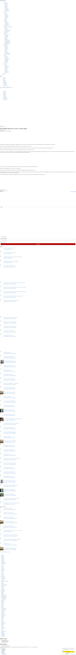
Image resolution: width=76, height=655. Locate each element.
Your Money (3, 578)
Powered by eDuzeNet (3, 647)
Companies (6, 22)
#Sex (3, 190)
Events (6, 52)
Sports (4, 12)
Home (5, 77)
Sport (6, 65)
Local (6, 2)
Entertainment (6, 44)
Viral (6, 72)
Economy (6, 23)
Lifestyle (5, 25)
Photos (3, 587)
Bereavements (7, 42)
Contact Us (3, 635)
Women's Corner (7, 40)
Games (3, 603)
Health (6, 7)
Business (5, 20)
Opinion (5, 33)
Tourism (6, 70)
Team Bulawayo (7, 53)
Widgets (3, 632)
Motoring (6, 67)
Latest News (4, 87)
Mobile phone (7, 58)
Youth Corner (3, 595)
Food (6, 69)
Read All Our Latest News (6, 551)
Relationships (7, 31)
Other (6, 19)
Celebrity (6, 46)
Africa (6, 5)
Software (6, 60)
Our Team (3, 636)
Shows (6, 51)
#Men (5, 190)
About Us (3, 634)
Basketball (6, 16)
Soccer (6, 14)
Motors (3, 611)
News (6, 64)
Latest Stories (6, 85)
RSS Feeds (3, 633)
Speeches (6, 36)
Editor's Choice (9, 87)
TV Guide (6, 48)
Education (6, 6)
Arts (5, 49)
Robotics (6, 61)
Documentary (3, 628)
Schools (6, 17)
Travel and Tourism (8, 30)
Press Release (7, 10)
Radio (6, 50)
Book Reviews (7, 43)
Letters (6, 37)
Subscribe (38, 244)
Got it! (69, 651)
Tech (4, 55)
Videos (4, 84)
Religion (6, 8)
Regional (6, 3)
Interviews (6, 35)
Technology (5, 83)
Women (6, 68)
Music (6, 45)
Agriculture (6, 9)
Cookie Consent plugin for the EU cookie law (68, 653)
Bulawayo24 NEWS (2, 0)
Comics (6, 32)
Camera (6, 56)
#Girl (7, 190)
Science (6, 62)
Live (5, 11)
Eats (6, 27)
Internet (6, 57)
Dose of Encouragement (8, 26)
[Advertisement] (38, 107)
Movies (6, 47)
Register (75, 191)
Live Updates (4, 236)
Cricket (6, 15)
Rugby (3, 570)
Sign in (72, 191)
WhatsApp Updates (8, 41)
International (7, 24)
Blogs (6, 38)
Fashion (6, 28)
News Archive (4, 631)
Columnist (6, 34)
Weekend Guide (7, 54)
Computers (6, 59)
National (6, 4)
